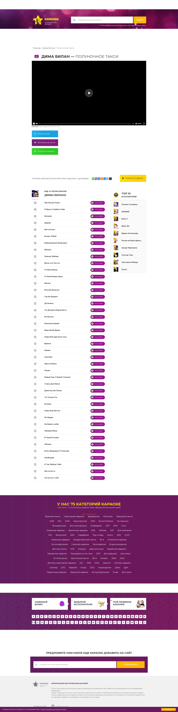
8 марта (82, 549)
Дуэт (126, 567)
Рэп (50, 535)
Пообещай (49, 458)
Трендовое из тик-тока (81, 554)
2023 (122, 558)
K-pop (83, 567)
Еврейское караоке (116, 549)
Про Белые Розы (52, 203)
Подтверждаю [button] (169, 709)
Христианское (80, 521)
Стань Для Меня (52, 384)
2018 (89, 563)
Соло (123, 526)
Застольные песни (55, 126)
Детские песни (59, 549)
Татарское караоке (55, 530)
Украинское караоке (56, 572)
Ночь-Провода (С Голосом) (56, 451)
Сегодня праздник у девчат (137, 25)
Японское (108, 516)
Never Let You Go (52, 263)
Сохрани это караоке (134, 178)
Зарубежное (94, 516)
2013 (98, 554)
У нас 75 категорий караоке (89, 504)
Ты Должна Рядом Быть (55, 310)
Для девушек (110, 554)
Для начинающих (78, 526)
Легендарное (99, 544)
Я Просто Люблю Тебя (54, 209)
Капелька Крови (51, 323)
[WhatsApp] (93, 178)
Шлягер (53, 567)
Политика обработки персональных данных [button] (53, 709)
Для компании (124, 530)
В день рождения (118, 544)
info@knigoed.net (62, 706)
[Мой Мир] (104, 178)
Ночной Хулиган (51, 290)
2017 (107, 526)
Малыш (47, 250)
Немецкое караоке (60, 540)
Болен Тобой (50, 236)
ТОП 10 (129, 195)
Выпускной (61, 535)
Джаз (117, 567)
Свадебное (83, 535)
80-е (95, 558)
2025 (52, 521)
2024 (97, 563)
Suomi (110, 535)
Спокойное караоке (117, 540)
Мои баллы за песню (46, 142)
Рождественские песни (84, 540)
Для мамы (126, 554)
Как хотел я (49, 471)
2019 (40, 126)
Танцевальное (59, 526)
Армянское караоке (77, 530)
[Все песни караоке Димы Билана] (35, 193)
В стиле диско (60, 558)
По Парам (48, 417)
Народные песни (124, 516)
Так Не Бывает (51, 297)
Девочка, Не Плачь (53, 391)
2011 (112, 530)
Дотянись (49, 303)
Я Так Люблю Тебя (52, 464)
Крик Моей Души (52, 330)
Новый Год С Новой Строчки (57, 377)
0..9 (33, 622)
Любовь (102, 530)
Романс (104, 558)
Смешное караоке (80, 544)
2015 (119, 535)
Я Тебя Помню (50, 270)
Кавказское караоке (57, 554)
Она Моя (48, 357)
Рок (59, 521)
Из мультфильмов (100, 572)
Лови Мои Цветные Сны (55, 337)
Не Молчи (48, 317)
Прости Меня (50, 364)
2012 (63, 567)
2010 (72, 535)
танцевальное (46, 126)
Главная (37, 48)
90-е (102, 540)
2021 (72, 549)
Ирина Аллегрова (112, 25)
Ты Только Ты (50, 397)
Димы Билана (55, 195)
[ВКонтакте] (99, 178)
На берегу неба (51, 424)
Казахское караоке (79, 572)
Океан (47, 370)
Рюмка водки (123, 25)
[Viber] (96, 178)
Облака (47, 444)
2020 (67, 521)
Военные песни (52, 516)
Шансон (107, 563)
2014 (115, 526)
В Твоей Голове (51, 438)
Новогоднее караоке (74, 516)
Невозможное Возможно (55, 243)
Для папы (126, 572)
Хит (81, 563)
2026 (113, 558)
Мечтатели (49, 230)
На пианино (122, 521)
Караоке (73, 567)
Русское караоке (122, 563)
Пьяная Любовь (51, 256)
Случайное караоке (45, 151)
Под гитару (98, 535)
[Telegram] (107, 178)
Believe (47, 344)
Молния (48, 216)
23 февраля (96, 526)
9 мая (115, 572)
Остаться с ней (51, 478)
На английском (106, 521)
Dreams (47, 404)
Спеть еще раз (43, 134)
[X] (110, 178)
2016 (93, 530)
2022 (92, 567)
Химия (47, 350)
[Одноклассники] (102, 178)
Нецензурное (104, 567)
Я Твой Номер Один (53, 276)
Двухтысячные (96, 549)
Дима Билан (49, 48)
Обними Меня (50, 431)
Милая (47, 283)
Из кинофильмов (60, 544)
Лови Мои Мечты (52, 411)
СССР (127, 535)
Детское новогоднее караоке (62, 563)
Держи (47, 223)
